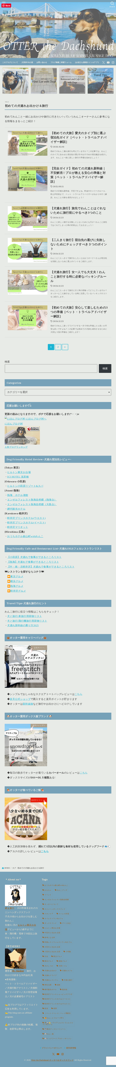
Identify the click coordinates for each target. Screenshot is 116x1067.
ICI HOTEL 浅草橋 (18, 476)
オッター (9, 908)
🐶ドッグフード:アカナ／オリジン (57, 1039)
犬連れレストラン (51, 980)
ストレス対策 (64, 914)
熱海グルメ (16, 586)
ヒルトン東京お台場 (19, 472)
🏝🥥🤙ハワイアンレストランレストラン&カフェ (57, 1023)
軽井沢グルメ (18, 590)
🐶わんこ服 (49, 1034)
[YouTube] (108, 62)
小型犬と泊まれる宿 (52, 952)
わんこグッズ (62, 890)
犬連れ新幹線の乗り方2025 (23, 625)
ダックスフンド (50, 923)
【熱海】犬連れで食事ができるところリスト (33, 562)
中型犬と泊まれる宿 (52, 933)
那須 (46, 1008)
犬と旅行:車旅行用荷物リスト (24, 616)
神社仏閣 (47, 985)
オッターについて (51, 904)
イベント (47, 895)
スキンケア (48, 914)
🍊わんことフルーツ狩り (54, 1018)
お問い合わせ (41, 62)
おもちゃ (47, 890)
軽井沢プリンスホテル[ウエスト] (57, 1004)
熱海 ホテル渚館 (17, 495)
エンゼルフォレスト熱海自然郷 (56, 900)
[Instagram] (113, 62)
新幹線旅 (28, 703)
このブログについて (10, 62)
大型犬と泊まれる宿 (52, 947)
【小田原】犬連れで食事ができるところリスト (34, 557)
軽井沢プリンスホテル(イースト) (26, 522)
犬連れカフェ (67, 971)
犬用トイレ (63, 966)
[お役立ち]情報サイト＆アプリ (87, 62)
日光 (46, 956)
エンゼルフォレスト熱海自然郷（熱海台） (32, 499)
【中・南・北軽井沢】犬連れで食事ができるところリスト (41, 566)
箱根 (58, 985)
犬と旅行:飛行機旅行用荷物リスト (27, 620)
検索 (7, 361)
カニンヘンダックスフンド (54, 909)
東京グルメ (16, 576)
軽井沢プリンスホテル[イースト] (57, 999)
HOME (7, 868)
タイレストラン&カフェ (53, 919)
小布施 (68, 952)
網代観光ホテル (16, 508)
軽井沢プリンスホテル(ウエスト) (26, 518)
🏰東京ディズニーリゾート (55, 1029)
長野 (55, 1008)
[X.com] (103, 62)
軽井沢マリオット (17, 527)
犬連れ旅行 (68, 980)
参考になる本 (49, 937)
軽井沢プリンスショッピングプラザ (58, 994)
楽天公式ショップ (20, 699)
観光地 (64, 990)
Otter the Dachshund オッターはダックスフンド (52, 1060)
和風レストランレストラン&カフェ (58, 942)
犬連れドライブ (50, 975)
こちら (78, 694)
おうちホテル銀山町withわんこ (25, 536)
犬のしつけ (48, 966)
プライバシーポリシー (52, 1048)
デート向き (66, 923)
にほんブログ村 (14, 423)
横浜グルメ (16, 581)
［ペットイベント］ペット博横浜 (57, 1013)
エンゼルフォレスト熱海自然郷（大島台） (32, 504)
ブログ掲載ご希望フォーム (61, 62)
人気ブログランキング (16, 447)
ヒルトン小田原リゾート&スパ (25, 486)
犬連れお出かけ (50, 971)
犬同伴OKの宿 (27, 62)
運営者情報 (71, 1048)
